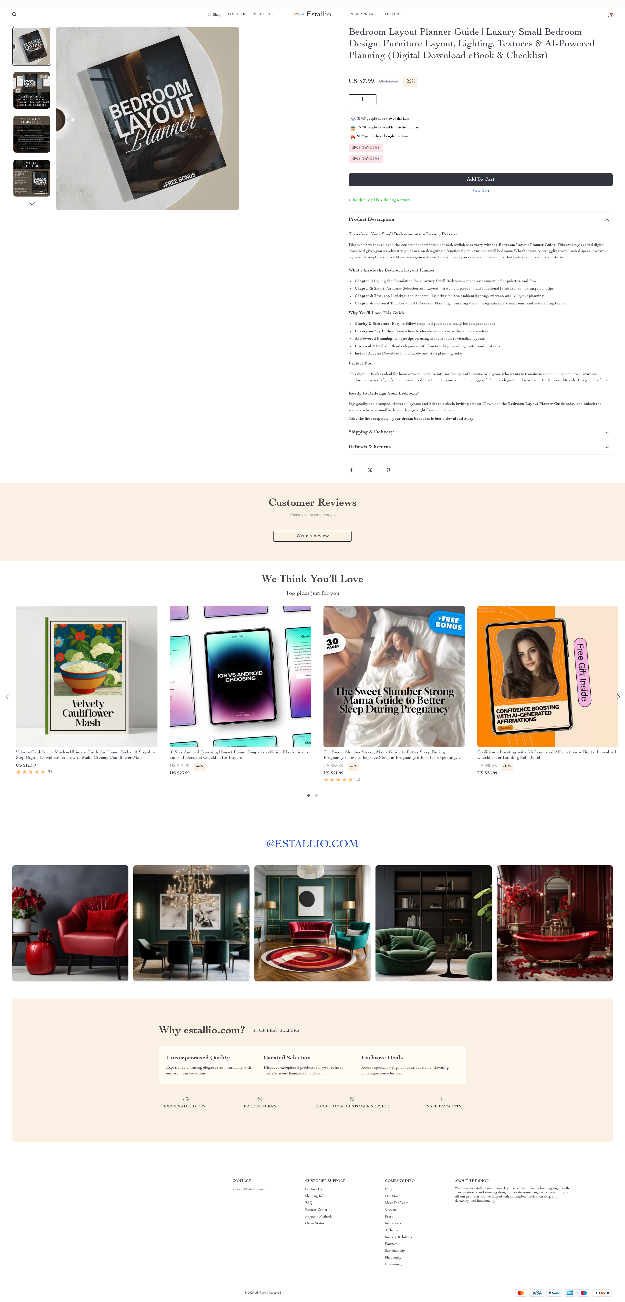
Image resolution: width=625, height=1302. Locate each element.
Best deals (264, 14)
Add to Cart (481, 179)
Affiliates (391, 1230)
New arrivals (363, 14)
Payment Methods (318, 1217)
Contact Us (313, 1189)
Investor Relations (398, 1237)
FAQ (308, 1203)
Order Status (314, 1223)
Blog (388, 1189)
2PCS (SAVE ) (365, 148)
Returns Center (316, 1210)
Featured (395, 14)
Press (389, 1217)
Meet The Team (397, 1203)
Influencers (393, 1223)
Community (393, 1264)
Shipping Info (315, 1196)
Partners (391, 1244)
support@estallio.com (248, 1189)
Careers (391, 1210)
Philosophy (393, 1258)
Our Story (392, 1196)
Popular (236, 14)
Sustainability (395, 1251)
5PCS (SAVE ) (365, 159)
